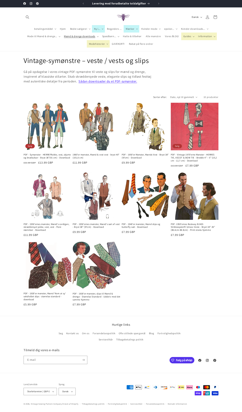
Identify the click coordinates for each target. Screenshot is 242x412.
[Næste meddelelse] (159, 3)
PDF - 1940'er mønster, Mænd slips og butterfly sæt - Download (141, 226)
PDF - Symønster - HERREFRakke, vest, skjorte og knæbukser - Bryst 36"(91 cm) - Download (47, 156)
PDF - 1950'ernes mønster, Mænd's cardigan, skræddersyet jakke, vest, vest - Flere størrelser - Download (46, 227)
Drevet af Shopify (70, 404)
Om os (85, 333)
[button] (27, 17)
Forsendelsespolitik (104, 333)
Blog (151, 333)
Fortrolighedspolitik (169, 333)
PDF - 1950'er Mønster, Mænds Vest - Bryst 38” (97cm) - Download (145, 156)
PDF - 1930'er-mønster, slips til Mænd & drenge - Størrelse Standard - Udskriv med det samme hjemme (96, 296)
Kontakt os (72, 333)
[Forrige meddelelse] (83, 3)
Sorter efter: (160, 97)
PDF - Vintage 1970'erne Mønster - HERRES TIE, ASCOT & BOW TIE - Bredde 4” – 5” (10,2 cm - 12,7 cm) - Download (194, 157)
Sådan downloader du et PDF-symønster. (107, 81)
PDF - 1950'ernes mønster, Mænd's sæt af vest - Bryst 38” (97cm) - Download (96, 226)
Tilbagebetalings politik (129, 339)
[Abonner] (83, 360)
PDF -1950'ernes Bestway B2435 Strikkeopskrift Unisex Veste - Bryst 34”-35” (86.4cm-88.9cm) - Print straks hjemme (193, 227)
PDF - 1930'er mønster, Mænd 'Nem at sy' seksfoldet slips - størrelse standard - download (45, 296)
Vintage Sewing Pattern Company (46, 404)
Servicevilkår (106, 339)
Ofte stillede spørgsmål (132, 333)
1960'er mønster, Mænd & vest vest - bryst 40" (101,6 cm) (96, 156)
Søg (61, 333)
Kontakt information (177, 404)
